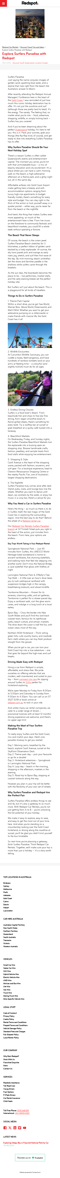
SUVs (28, 682)
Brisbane (6, 883)
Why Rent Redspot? (11, 1056)
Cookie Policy (8, 1019)
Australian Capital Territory (14, 925)
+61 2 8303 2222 (22, 1113)
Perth (5, 892)
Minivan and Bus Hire (11, 983)
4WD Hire (7, 980)
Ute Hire (6, 986)
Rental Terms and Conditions (14, 1022)
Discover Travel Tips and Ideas (32, 47)
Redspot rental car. (31, 521)
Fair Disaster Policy (10, 1034)
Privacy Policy (8, 1016)
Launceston (8, 911)
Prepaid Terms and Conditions (15, 1025)
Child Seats (7, 1101)
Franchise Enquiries (11, 1062)
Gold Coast (17, 100)
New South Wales (10, 928)
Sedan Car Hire (9, 968)
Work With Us (9, 1059)
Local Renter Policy (11, 1038)
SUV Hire (7, 971)
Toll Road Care (9, 1086)
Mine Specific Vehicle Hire (13, 999)
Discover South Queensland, (24, 63)
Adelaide (6, 895)
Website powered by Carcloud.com (30, 1172)
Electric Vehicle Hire (11, 977)
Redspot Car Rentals (10, 47)
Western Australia (10, 946)
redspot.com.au (15, 702)
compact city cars (28, 679)
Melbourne (7, 889)
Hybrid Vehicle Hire (11, 974)
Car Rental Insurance (11, 1098)
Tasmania (7, 940)
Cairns (5, 901)
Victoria (6, 943)
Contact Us (7, 1069)
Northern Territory (10, 931)
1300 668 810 (23, 1110)
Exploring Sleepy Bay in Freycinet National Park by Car (25, 1143)
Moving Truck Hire (10, 996)
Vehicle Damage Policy (12, 1028)
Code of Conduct (10, 1013)
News (5, 1065)
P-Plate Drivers (9, 1095)
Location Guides (41, 63)
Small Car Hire (9, 965)
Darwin (6, 904)
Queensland (21, 129)
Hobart (6, 907)
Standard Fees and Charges (14, 1031)
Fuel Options (8, 1092)
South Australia (9, 937)
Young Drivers (8, 1089)
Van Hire (6, 990)
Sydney (6, 886)
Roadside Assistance (11, 1083)
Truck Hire (7, 993)
